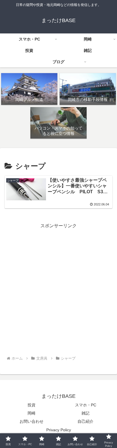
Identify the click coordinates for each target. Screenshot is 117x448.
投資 (31, 405)
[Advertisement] (58, 288)
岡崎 (31, 413)
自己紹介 (85, 421)
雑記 (85, 413)
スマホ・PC (85, 405)
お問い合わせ (31, 421)
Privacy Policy (58, 430)
